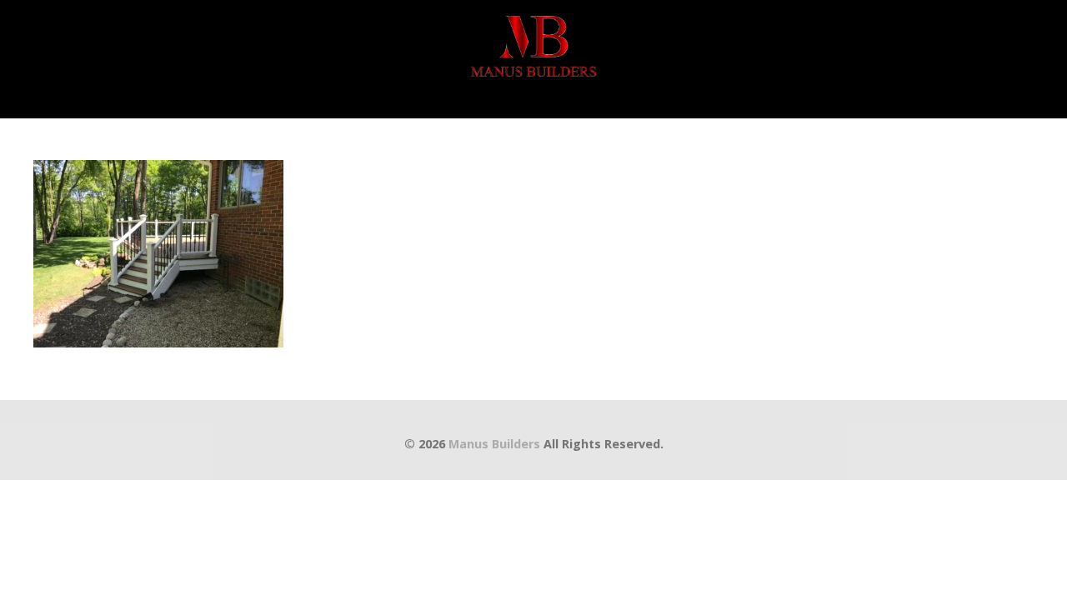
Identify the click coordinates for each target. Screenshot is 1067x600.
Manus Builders (494, 444)
